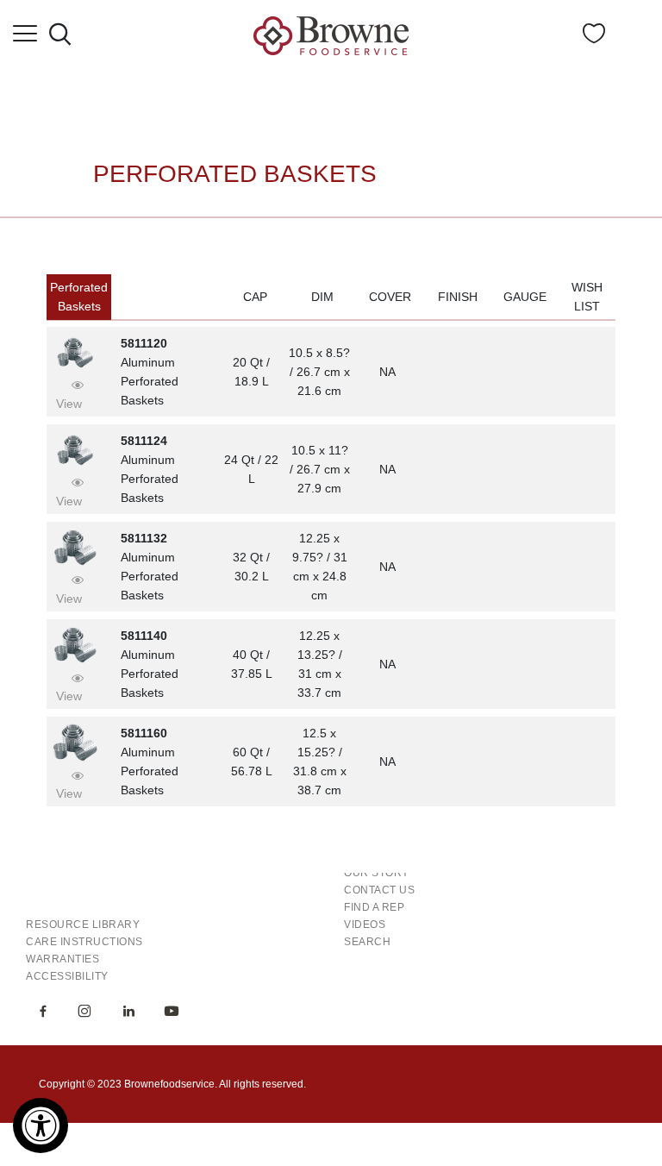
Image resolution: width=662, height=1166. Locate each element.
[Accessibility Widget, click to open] (40, 1125)
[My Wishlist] (594, 38)
